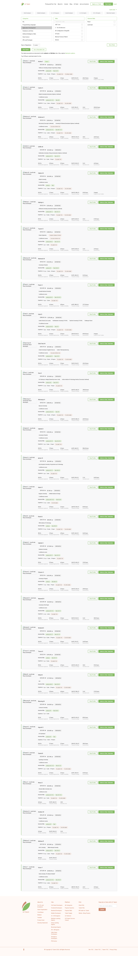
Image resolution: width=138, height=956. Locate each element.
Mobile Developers (41, 13)
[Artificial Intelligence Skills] (36, 33)
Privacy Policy (113, 949)
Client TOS (97, 949)
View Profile (93, 61)
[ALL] (36, 21)
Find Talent (108, 4)
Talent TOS (105, 949)
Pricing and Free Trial (50, 4)
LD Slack (76, 4)
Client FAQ (81, 905)
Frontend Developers (56, 908)
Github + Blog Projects (84, 913)
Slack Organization (42, 909)
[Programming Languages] (36, 24)
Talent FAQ (81, 908)
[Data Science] (36, 36)
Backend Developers (56, 910)
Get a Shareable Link (39, 49)
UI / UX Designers (55, 13)
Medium (39, 915)
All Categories (68, 905)
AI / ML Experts (83, 13)
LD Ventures (68, 915)
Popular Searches (69, 908)
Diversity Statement (42, 922)
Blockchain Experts (111, 13)
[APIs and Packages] (36, 40)
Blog (71, 4)
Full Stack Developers (56, 905)
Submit (102, 909)
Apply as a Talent (96, 4)
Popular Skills (68, 910)
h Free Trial (58, 64)
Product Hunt (40, 920)
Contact (66, 4)
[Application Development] (36, 27)
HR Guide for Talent (84, 910)
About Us (60, 4)
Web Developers (27, 13)
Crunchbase (40, 912)
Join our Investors (84, 4)
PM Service (54, 941)
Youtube (39, 917)
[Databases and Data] (36, 30)
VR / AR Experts (96, 13)
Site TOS (91, 949)
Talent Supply (68, 913)
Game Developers (69, 13)
